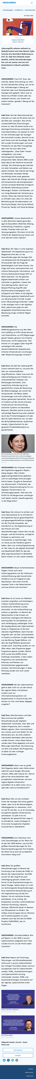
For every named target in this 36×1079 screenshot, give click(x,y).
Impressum (29, 1076)
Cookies (30, 1069)
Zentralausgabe (8, 10)
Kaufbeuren (19, 10)
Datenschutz (29, 1072)
